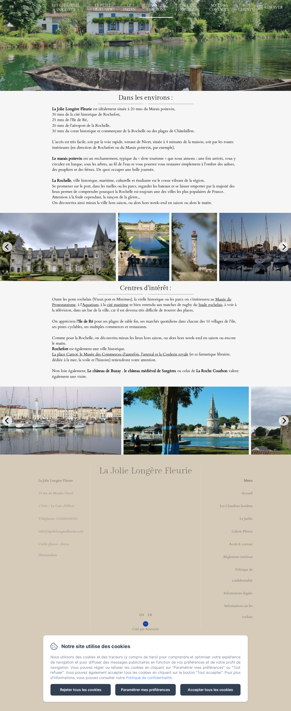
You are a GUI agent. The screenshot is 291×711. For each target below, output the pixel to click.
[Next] (284, 247)
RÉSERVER (273, 7)
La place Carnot (65, 354)
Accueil (34, 7)
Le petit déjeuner (102, 7)
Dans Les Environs (156, 7)
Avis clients (245, 7)
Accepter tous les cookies (210, 689)
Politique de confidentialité (242, 575)
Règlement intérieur (238, 556)
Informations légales (238, 593)
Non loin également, (86, 370)
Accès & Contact (218, 7)
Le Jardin (129, 7)
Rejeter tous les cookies (80, 689)
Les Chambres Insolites (65, 7)
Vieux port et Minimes (112, 299)
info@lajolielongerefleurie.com (60, 531)
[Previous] (7, 247)
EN (141, 615)
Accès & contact (241, 544)
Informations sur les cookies (238, 611)
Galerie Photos (187, 7)
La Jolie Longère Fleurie (145, 471)
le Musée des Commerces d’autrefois (109, 354)
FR (150, 615)
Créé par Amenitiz (145, 629)
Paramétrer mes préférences (145, 689)
